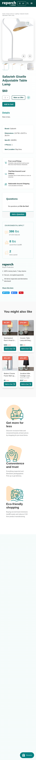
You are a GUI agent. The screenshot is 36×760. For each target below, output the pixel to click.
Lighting (17, 14)
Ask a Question (18, 214)
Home (3, 14)
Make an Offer (19, 97)
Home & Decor (10, 14)
